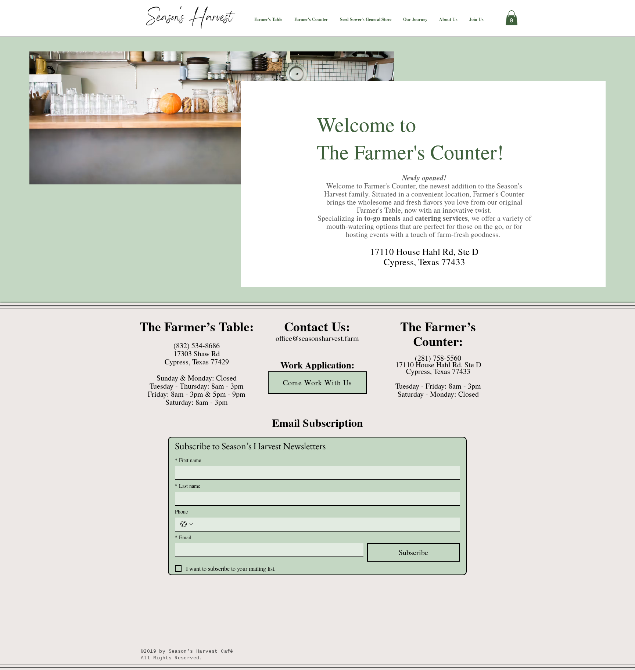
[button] (268, 19)
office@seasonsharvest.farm (317, 338)
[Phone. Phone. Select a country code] (186, 524)
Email (183, 537)
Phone (181, 511)
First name (188, 460)
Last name (187, 486)
